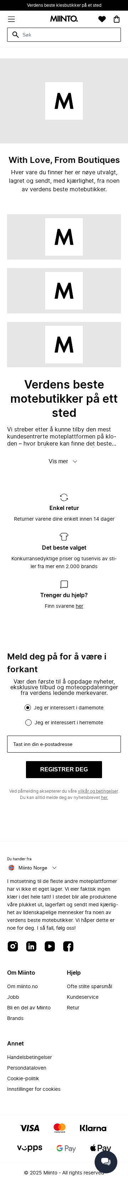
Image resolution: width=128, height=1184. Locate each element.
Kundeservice (82, 997)
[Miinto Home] (64, 19)
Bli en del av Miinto (28, 1007)
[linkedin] (31, 947)
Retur (73, 1007)
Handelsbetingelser (29, 1057)
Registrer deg (64, 769)
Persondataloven (26, 1068)
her (79, 606)
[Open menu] (11, 19)
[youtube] (49, 947)
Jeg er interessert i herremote (68, 722)
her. (104, 797)
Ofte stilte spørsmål (89, 986)
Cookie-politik (23, 1078)
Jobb (13, 997)
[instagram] (12, 947)
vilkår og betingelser (98, 791)
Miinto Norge (32, 868)
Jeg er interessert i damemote (68, 708)
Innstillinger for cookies (33, 1089)
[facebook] (68, 947)
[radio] (28, 707)
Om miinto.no (22, 986)
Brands (15, 1018)
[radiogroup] (64, 715)
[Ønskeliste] (102, 19)
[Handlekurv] (116, 19)
